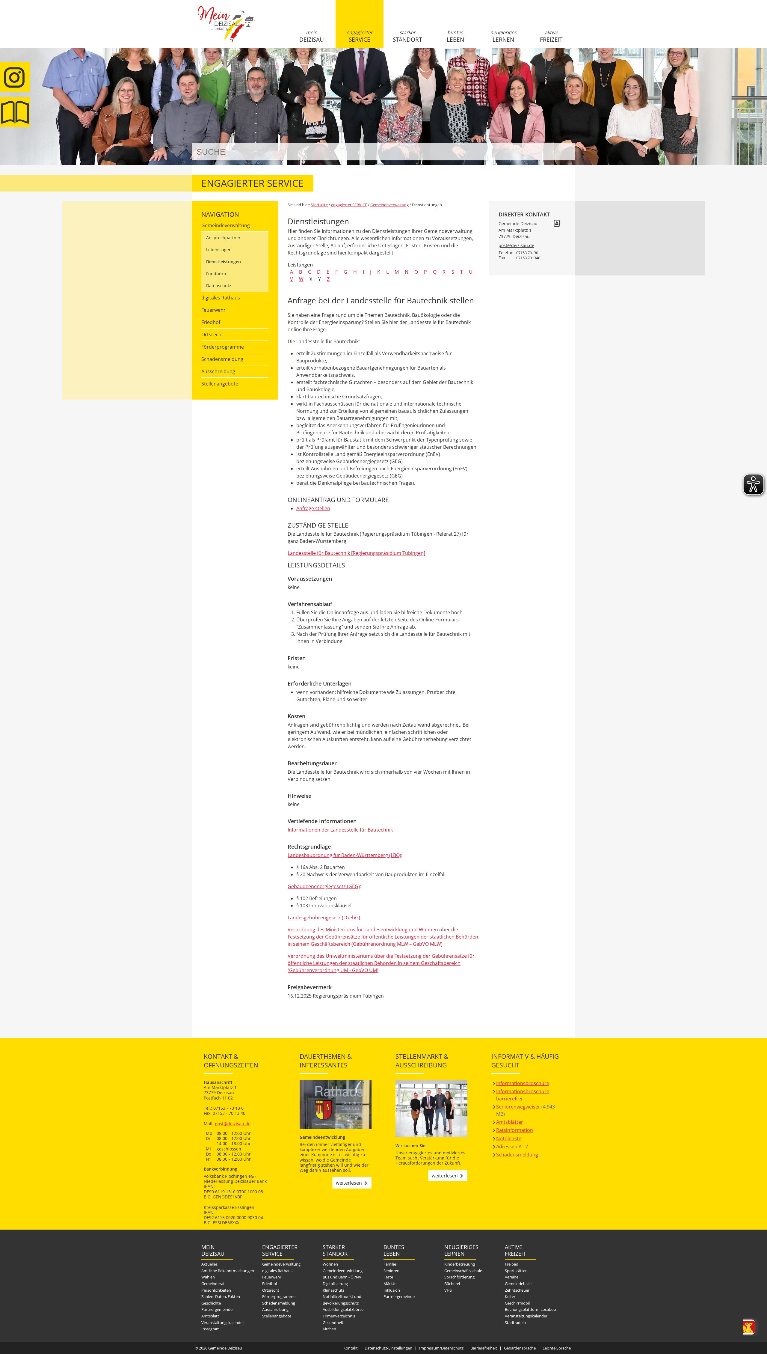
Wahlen (208, 1277)
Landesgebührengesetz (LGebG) (324, 917)
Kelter (510, 1296)
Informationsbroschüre (522, 1083)
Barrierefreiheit (483, 1348)
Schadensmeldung (222, 359)
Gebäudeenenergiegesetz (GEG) (324, 886)
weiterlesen (349, 1183)
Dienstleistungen (223, 261)
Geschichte (211, 1303)
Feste (388, 1277)
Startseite (226, 29)
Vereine (511, 1277)
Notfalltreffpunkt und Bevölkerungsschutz (342, 1300)
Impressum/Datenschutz (441, 1348)
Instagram (210, 1329)
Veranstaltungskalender (222, 1322)
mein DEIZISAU (311, 36)
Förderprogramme (222, 347)
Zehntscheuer (517, 1290)
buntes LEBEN (455, 36)
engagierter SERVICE (359, 36)
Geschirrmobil (517, 1303)
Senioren (391, 1270)
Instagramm (15, 77)
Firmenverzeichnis (339, 1316)
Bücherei (452, 1283)
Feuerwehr (213, 310)
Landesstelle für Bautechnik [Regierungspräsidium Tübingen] (356, 553)
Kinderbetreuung (459, 1264)
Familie (390, 1264)
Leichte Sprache (557, 1348)
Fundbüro (216, 273)
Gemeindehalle (518, 1283)
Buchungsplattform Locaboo (530, 1309)
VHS (448, 1290)
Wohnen (330, 1264)
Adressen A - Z (512, 1146)
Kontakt (350, 1348)
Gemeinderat (213, 1283)
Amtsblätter (509, 1122)
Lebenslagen (219, 249)
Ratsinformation (514, 1130)
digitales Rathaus (220, 297)
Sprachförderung (459, 1277)
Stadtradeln (515, 1322)
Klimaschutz (333, 1290)
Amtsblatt (15, 112)
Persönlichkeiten (216, 1290)
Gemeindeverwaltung (225, 225)
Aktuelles (209, 1264)
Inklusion (392, 1290)
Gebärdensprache (520, 1348)
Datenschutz (218, 285)
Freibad (511, 1264)
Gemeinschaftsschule (463, 1270)
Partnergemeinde (216, 1309)
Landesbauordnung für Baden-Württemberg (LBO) (344, 855)
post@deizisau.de (516, 245)
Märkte (390, 1283)
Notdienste (508, 1138)
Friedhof (210, 322)
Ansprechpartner (223, 237)
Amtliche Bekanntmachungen (227, 1270)
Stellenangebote (219, 383)
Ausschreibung (218, 371)
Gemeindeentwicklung (343, 1270)
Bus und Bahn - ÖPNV (342, 1277)
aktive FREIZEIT (551, 36)
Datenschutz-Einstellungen (388, 1348)
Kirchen (329, 1329)
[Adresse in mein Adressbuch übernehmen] (557, 224)
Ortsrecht (212, 334)
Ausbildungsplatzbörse (343, 1309)
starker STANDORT (407, 36)
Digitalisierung (335, 1283)
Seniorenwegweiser (518, 1106)
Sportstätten (516, 1270)
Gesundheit (333, 1322)
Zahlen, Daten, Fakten (220, 1296)
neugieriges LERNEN (503, 36)
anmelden (568, 63)
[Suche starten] (564, 151)
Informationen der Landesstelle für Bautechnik (340, 829)
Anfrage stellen (313, 508)
